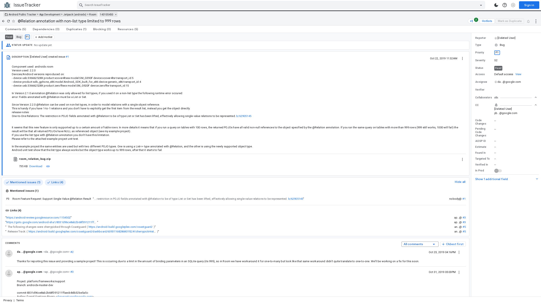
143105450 (106, 14)
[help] (504, 5)
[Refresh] (8, 21)
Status (479, 67)
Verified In (481, 164)
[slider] (472, 165)
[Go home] (3, 21)
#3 (464, 217)
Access (480, 74)
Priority (479, 52)
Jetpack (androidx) (74, 14)
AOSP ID (480, 141)
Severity (480, 60)
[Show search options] (481, 5)
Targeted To (482, 158)
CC (477, 105)
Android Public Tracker (22, 14)
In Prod (479, 170)
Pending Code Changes (480, 132)
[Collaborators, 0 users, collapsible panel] (515, 97)
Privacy (7, 300)
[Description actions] (462, 58)
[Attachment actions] (462, 159)
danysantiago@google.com (74, 296)
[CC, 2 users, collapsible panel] (515, 105)
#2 (72, 251)
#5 (464, 226)
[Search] (81, 5)
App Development (50, 14)
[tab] (15, 29)
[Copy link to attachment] (48, 166)
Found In (480, 152)
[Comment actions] (459, 252)
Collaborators (483, 97)
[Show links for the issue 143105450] (115, 14)
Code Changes (480, 122)
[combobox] (281, 5)
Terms (20, 300)
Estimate (480, 146)
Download (35, 166)
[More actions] (536, 21)
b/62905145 (243, 116)
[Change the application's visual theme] (496, 5)
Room (92, 14)
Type (478, 44)
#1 (67, 56)
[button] (506, 38)
